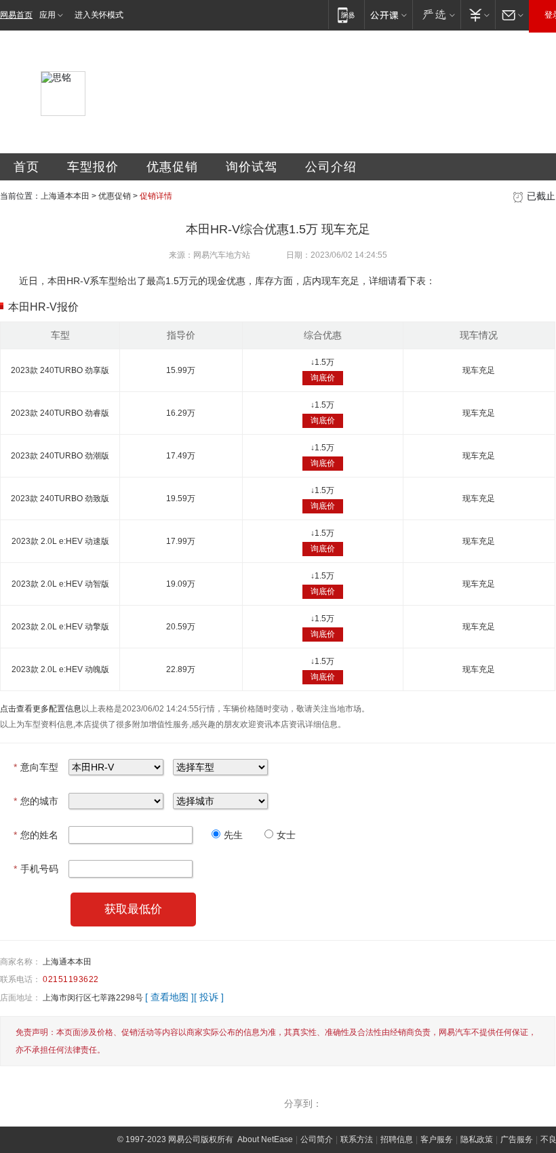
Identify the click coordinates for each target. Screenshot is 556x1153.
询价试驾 (251, 167)
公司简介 (316, 1139)
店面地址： (20, 997)
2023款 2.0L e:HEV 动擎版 (60, 626)
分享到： (303, 1103)
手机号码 (36, 868)
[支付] (477, 14)
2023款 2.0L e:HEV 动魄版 (60, 669)
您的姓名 (36, 834)
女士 (286, 834)
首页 (26, 167)
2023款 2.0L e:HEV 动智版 (60, 584)
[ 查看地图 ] (169, 997)
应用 (47, 15)
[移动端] (346, 14)
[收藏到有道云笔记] (539, 1103)
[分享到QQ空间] (452, 1103)
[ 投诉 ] (209, 997)
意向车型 (36, 767)
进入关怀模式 (99, 15)
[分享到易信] (364, 1103)
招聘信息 (396, 1139)
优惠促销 (172, 167)
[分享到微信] (423, 1103)
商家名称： (20, 961)
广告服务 (516, 1139)
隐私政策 (476, 1139)
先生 (233, 834)
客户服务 (436, 1139)
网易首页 (16, 15)
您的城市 (36, 801)
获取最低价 (133, 909)
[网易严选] (436, 14)
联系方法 (356, 1139)
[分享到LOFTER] (394, 1103)
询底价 (323, 378)
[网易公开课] (388, 14)
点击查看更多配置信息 (40, 709)
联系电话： (20, 979)
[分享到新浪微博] (481, 1103)
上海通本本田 (65, 196)
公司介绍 (331, 167)
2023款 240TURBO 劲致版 (60, 498)
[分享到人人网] (510, 1103)
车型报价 (93, 167)
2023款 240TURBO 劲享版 (60, 370)
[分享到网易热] (335, 1103)
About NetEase (265, 1139)
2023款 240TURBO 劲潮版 (60, 456)
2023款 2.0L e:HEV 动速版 (60, 541)
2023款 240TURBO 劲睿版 (60, 413)
